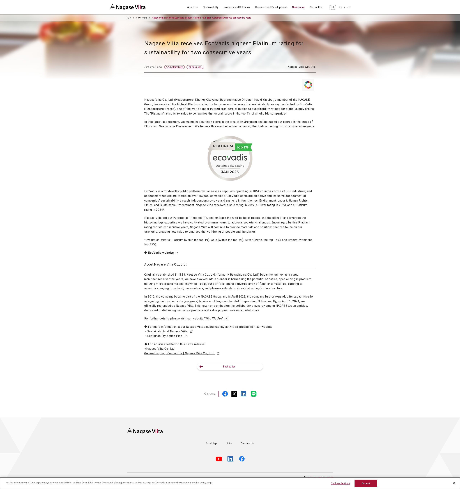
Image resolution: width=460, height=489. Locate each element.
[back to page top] (338, 417)
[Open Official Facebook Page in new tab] (242, 458)
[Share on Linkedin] (244, 393)
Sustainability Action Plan (165, 336)
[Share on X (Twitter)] (234, 394)
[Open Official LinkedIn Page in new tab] (230, 458)
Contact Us (316, 7)
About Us (192, 7)
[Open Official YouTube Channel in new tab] (219, 459)
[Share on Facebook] (225, 394)
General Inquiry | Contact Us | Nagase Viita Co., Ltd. (179, 353)
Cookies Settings (340, 483)
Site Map (211, 443)
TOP (129, 18)
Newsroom (298, 7)
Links (229, 443)
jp (348, 7)
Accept (366, 483)
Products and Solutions (237, 7)
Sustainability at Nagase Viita (167, 331)
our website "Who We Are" (205, 318)
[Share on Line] (253, 394)
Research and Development (271, 7)
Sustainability (210, 7)
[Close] (454, 483)
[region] (230, 483)
